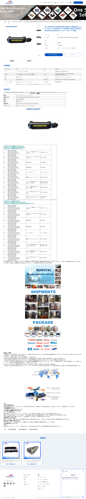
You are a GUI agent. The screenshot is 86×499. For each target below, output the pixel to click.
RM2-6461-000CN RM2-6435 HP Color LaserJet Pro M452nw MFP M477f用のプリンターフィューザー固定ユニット (11, 461)
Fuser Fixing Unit (22, 429)
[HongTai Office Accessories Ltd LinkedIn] (11, 483)
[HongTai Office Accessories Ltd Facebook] (8, 483)
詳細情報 (12, 60)
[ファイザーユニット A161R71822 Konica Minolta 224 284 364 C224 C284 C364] (32, 450)
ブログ (51, 2)
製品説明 (29, 60)
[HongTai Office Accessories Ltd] (9, 2)
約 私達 (45, 2)
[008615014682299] (14, 483)
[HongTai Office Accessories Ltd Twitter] (5, 483)
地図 (13, 497)
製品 (48, 2)
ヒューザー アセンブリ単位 (17, 21)
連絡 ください (57, 2)
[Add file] (63, 497)
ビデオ (62, 2)
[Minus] (83, 471)
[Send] (83, 497)
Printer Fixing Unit (33, 429)
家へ (42, 2)
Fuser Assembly (12, 429)
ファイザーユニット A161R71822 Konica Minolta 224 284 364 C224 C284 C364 (32, 461)
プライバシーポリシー (8, 497)
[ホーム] (10, 477)
